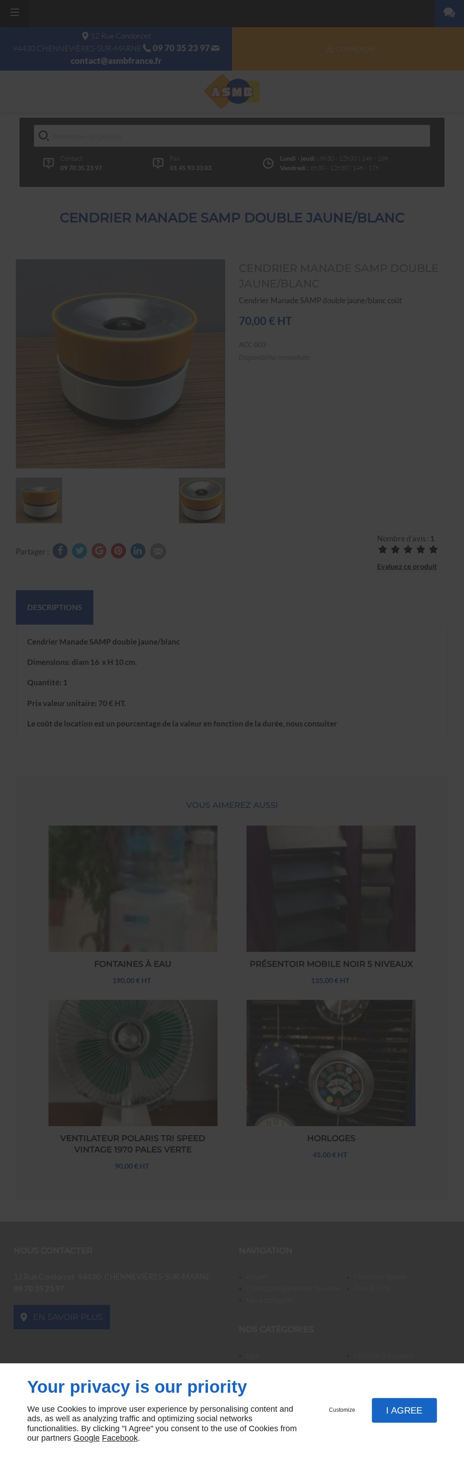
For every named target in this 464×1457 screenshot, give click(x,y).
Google (86, 1438)
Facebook (120, 1438)
